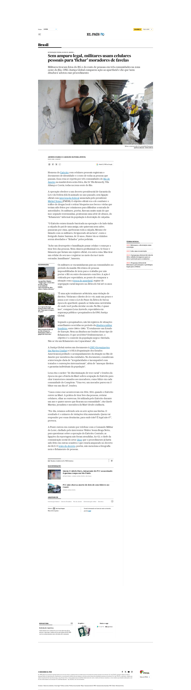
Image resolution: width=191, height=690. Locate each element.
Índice (113, 685)
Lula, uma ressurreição (139, 251)
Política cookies (64, 685)
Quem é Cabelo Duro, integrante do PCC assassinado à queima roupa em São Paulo (87, 472)
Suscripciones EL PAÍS (90, 685)
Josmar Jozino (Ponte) (69, 490)
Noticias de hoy (120, 685)
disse (79, 439)
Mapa (82, 685)
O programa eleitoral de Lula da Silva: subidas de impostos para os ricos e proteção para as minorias (140, 257)
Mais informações (53, 511)
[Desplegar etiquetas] (112, 501)
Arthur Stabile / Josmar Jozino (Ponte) (74, 476)
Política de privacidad (74, 685)
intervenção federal (69, 198)
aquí (89, 511)
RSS (110, 685)
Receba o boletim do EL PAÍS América (62, 461)
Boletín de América (46, 628)
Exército (64, 172)
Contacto (40, 685)
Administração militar (90, 501)
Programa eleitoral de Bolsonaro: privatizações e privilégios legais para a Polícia (140, 265)
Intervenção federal (53, 501)
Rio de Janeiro (77, 501)
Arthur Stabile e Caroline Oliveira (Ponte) (67, 157)
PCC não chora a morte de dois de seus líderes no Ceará (86, 486)
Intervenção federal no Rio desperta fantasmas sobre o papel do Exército (45, 332)
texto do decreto (67, 446)
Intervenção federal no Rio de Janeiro (60, 52)
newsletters (44, 623)
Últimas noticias (133, 241)
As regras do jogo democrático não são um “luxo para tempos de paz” (46, 309)
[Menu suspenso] (39, 34)
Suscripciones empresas (102, 685)
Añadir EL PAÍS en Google (105, 164)
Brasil (43, 45)
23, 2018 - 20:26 (54, 159)
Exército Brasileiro (66, 501)
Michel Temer (55, 201)
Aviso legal (57, 685)
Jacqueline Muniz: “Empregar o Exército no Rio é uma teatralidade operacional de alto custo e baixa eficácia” (46, 285)
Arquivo (81, 623)
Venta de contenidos (48, 685)
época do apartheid (83, 280)
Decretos (100, 501)
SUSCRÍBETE (137, 29)
